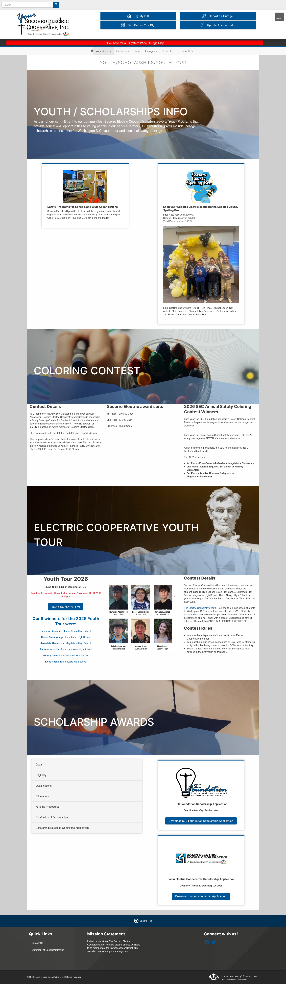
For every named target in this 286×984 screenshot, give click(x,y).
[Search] (56, 5)
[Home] (46, 24)
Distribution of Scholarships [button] (52, 817)
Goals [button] (39, 764)
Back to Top (146, 920)
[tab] (86, 764)
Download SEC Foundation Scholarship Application (201, 821)
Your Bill (167, 51)
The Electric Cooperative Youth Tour (203, 607)
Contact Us (186, 51)
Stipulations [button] (42, 796)
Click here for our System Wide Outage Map (135, 43)
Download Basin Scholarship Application (201, 896)
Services (121, 51)
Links (137, 51)
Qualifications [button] (44, 785)
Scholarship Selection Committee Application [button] (62, 828)
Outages (150, 51)
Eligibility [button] (41, 775)
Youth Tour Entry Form (65, 606)
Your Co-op (103, 51)
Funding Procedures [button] (47, 806)
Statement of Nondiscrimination (47, 949)
